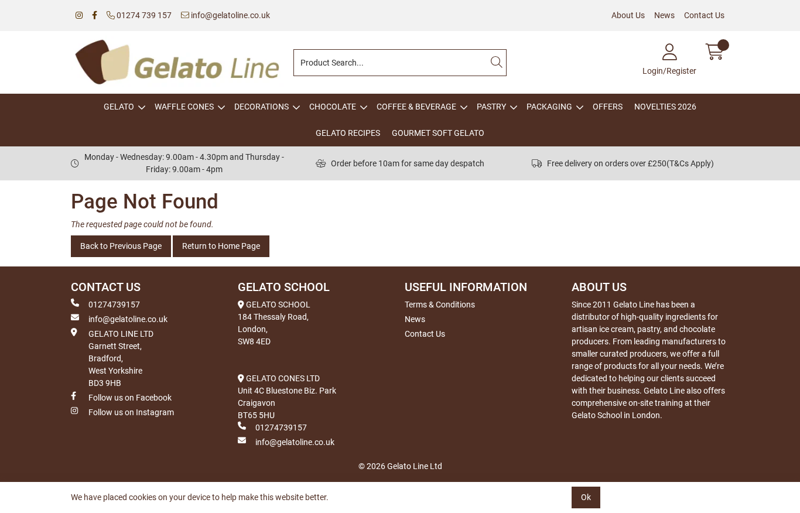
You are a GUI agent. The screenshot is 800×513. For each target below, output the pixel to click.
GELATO (119, 106)
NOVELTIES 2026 (665, 106)
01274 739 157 (143, 15)
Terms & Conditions (440, 304)
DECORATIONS (261, 106)
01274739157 (114, 304)
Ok (586, 497)
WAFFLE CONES (184, 106)
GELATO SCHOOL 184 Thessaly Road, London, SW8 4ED (274, 323)
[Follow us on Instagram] (79, 15)
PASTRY (491, 106)
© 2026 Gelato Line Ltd (400, 466)
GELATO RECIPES (348, 133)
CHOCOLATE (332, 106)
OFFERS (608, 106)
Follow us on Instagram (131, 412)
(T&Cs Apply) (690, 163)
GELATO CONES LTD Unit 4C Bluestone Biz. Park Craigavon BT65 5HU (287, 397)
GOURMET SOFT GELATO (438, 133)
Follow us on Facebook (130, 397)
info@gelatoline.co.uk (229, 15)
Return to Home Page (221, 246)
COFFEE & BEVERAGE (416, 106)
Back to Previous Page (121, 246)
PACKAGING (549, 106)
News (664, 15)
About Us (628, 15)
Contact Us (704, 15)
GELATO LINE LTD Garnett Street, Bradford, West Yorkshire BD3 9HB (120, 358)
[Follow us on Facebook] (94, 15)
